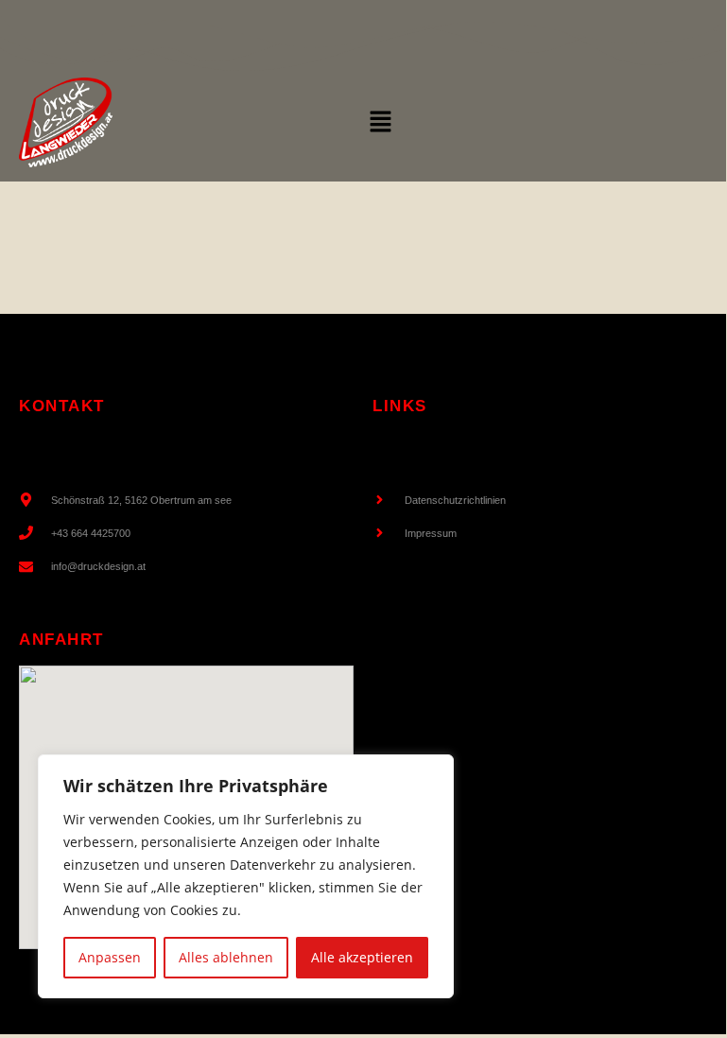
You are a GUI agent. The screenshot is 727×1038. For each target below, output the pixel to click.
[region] (246, 876)
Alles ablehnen (226, 957)
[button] (380, 122)
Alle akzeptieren (362, 957)
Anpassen (109, 957)
